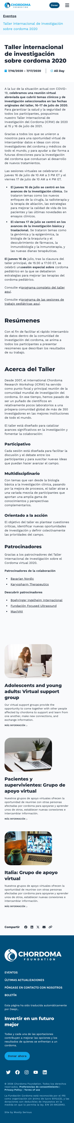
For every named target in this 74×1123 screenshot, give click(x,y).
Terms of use (32, 1089)
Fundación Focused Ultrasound (34, 606)
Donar (54, 5)
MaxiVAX (17, 611)
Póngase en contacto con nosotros (33, 987)
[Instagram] (26, 1072)
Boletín (11, 995)
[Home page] (18, 5)
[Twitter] (8, 1072)
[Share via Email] (44, 927)
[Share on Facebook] (26, 927)
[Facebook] (17, 1072)
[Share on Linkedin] (32, 927)
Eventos (9, 16)
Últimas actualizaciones (24, 980)
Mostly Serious (23, 1112)
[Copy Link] (50, 927)
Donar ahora (17, 1056)
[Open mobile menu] (67, 5)
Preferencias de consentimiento (39, 1086)
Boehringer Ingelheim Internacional (36, 600)
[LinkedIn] (45, 1072)
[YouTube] (35, 1072)
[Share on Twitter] (38, 927)
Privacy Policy (13, 1089)
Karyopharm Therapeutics (30, 584)
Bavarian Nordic (22, 578)
